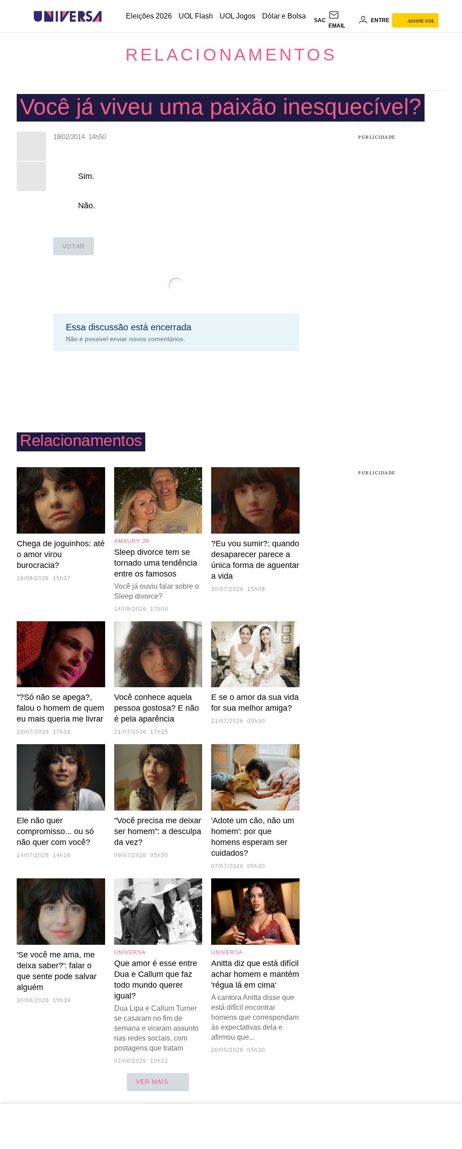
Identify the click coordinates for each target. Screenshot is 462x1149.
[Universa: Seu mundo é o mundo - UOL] (68, 16)
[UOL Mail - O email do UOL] (342, 20)
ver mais (152, 1081)
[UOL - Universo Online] (109, 16)
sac (320, 20)
